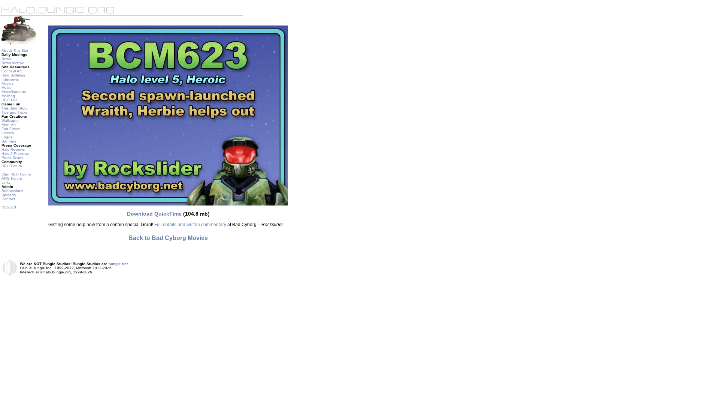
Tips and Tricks (14, 112)
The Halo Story (14, 108)
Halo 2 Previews (15, 154)
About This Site (14, 50)
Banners (8, 141)
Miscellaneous (13, 92)
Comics (7, 133)
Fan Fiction (11, 129)
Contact (8, 199)
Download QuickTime (154, 214)
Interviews (10, 79)
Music (6, 88)
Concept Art (11, 71)
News (6, 59)
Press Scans (12, 158)
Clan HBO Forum (16, 174)
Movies (7, 83)
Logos (6, 137)
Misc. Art (8, 125)
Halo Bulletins (13, 75)
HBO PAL (9, 100)
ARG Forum (11, 178)
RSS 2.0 (8, 207)
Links (5, 182)
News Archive (12, 63)
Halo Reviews (13, 149)
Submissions (12, 191)
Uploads (8, 195)
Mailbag (8, 96)
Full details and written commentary (190, 224)
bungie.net (118, 264)
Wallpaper (10, 120)
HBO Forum (11, 166)
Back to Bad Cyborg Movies (168, 238)
